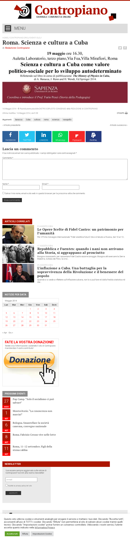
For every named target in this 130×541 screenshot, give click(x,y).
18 (54, 317)
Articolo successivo (118, 125)
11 (54, 313)
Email (45, 184)
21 (22, 321)
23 (38, 321)
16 (38, 317)
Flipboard (76, 140)
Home (5, 38)
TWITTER (27, 140)
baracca (18, 120)
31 (46, 325)
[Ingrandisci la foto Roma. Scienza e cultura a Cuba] (65, 77)
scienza (55, 120)
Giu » (11, 332)
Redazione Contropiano (17, 47)
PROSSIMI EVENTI (15, 393)
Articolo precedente (11, 125)
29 (30, 325)
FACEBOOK (11, 140)
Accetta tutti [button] (12, 534)
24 (46, 321)
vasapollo (67, 120)
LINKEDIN (43, 140)
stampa (120, 113)
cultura (37, 120)
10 (46, 313)
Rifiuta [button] (25, 534)
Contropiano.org (19, 38)
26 (6, 325)
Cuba (28, 120)
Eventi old (35, 38)
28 (22, 325)
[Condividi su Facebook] (125, 48)
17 (46, 317)
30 (38, 325)
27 (14, 325)
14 (22, 317)
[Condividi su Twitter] (120, 48)
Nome (5, 184)
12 (6, 317)
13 (14, 317)
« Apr (4, 332)
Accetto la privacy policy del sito (20, 486)
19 (6, 321)
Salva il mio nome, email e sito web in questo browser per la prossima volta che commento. (45, 193)
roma (46, 120)
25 (54, 321)
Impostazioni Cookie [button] (42, 534)
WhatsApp (60, 140)
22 (30, 321)
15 (30, 317)
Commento (7, 158)
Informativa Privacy (45, 527)
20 (14, 321)
